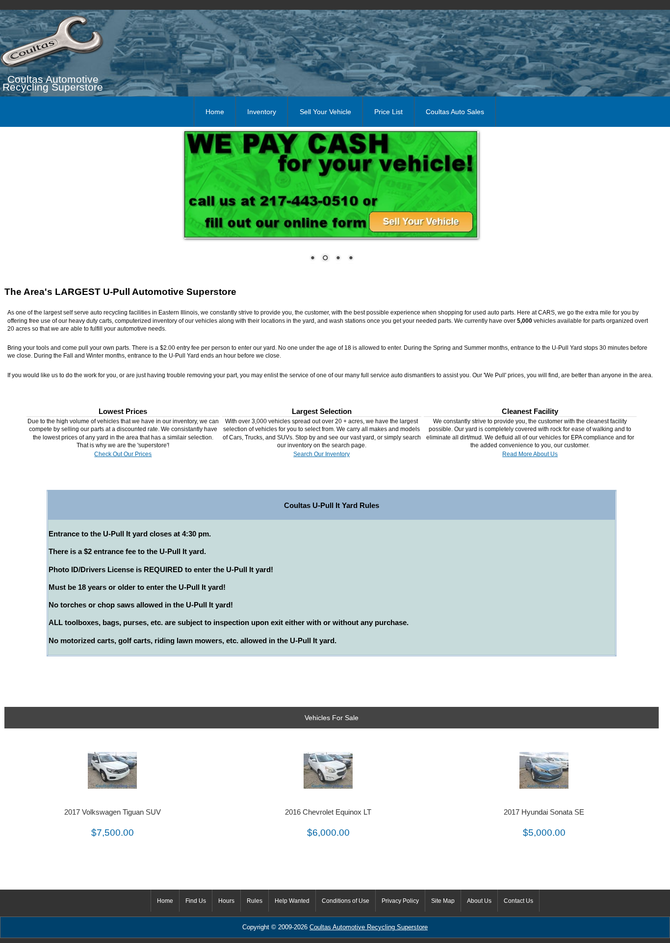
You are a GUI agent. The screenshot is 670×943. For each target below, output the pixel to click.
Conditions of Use (345, 900)
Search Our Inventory (321, 454)
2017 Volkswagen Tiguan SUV (112, 812)
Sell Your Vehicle (325, 112)
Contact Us (518, 900)
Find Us (195, 900)
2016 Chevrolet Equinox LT (328, 812)
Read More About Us (530, 454)
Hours (226, 900)
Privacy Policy (400, 900)
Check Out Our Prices (123, 454)
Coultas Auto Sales (455, 112)
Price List (388, 112)
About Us (479, 900)
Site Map (443, 900)
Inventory (261, 112)
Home (215, 112)
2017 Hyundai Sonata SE (544, 812)
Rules (254, 900)
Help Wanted (292, 900)
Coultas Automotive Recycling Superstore (368, 927)
